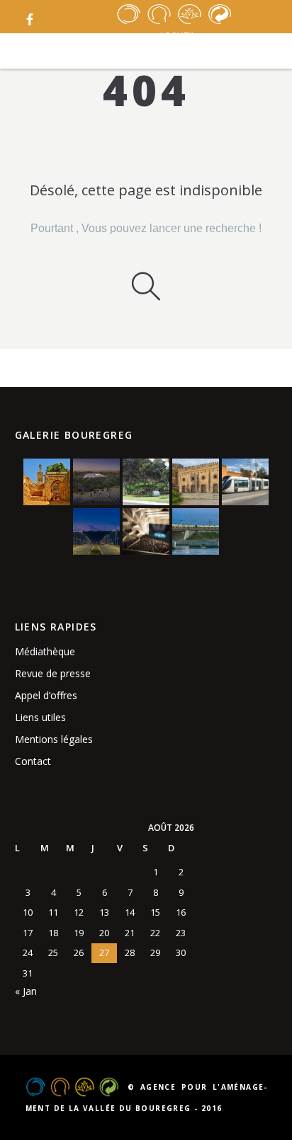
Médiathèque (45, 651)
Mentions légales (54, 739)
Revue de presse (53, 673)
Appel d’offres (46, 695)
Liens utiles (40, 717)
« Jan (26, 991)
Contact (33, 761)
